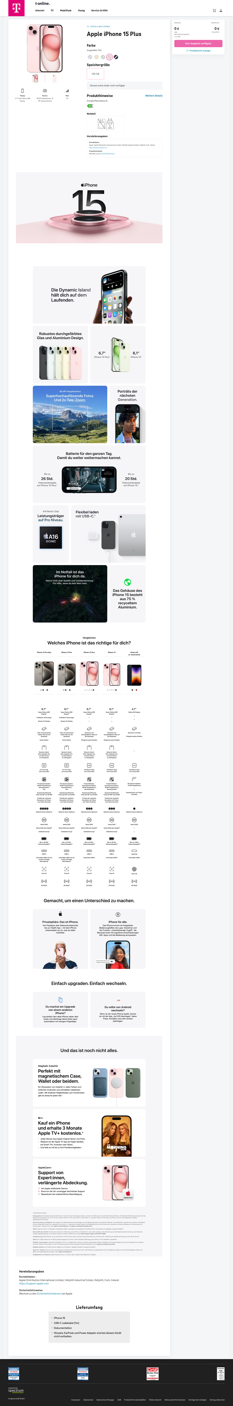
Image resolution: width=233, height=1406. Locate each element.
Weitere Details (153, 95)
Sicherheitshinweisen (107, 154)
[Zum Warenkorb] (214, 10)
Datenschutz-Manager (105, 1400)
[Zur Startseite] (16, 8)
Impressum (75, 1400)
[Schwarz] (116, 57)
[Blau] (90, 57)
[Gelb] (96, 57)
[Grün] (103, 57)
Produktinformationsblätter (135, 1400)
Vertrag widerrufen (217, 1400)
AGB (119, 1400)
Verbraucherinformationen (175, 1400)
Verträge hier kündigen (197, 1400)
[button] (90, 106)
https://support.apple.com (98, 148)
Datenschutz (88, 1400)
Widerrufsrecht (155, 1400)
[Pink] (109, 57)
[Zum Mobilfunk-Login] (221, 10)
